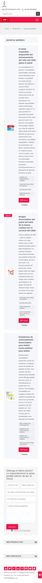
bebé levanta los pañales (25, 194)
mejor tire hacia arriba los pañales (26, 185)
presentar (12, 527)
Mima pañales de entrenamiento (25, 424)
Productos (16, 29)
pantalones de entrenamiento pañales (24, 430)
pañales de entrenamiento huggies (24, 178)
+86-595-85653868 (30, 9)
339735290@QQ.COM (12, 9)
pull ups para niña (25, 189)
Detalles (25, 205)
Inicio (7, 29)
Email (23, 200)
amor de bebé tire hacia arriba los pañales (25, 313)
